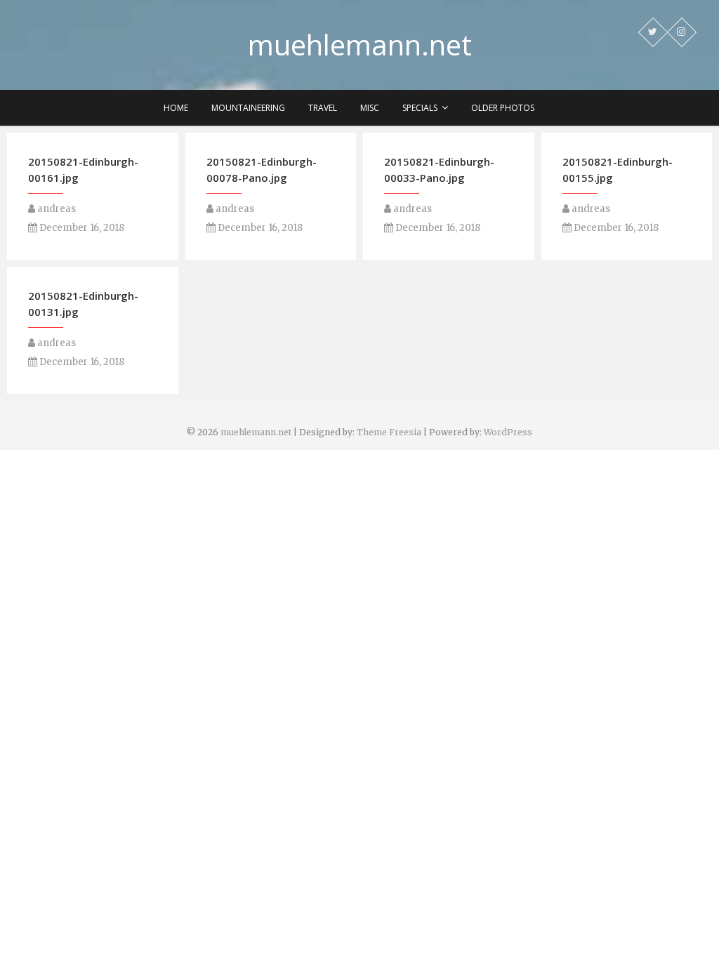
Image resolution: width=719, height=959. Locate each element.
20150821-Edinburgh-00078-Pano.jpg (261, 169)
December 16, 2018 (80, 228)
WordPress (508, 432)
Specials (419, 108)
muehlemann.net (360, 45)
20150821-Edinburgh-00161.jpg (83, 169)
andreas (55, 209)
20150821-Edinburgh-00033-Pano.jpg (439, 169)
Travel (322, 108)
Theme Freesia (389, 432)
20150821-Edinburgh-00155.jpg (617, 169)
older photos (502, 108)
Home (176, 108)
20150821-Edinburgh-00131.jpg (83, 304)
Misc (369, 108)
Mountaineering (248, 108)
